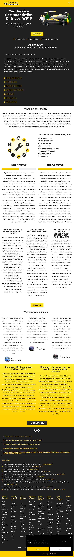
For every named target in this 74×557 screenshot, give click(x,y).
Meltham (23, 506)
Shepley (13, 526)
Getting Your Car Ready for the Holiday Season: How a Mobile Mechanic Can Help (28, 489)
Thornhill (59, 529)
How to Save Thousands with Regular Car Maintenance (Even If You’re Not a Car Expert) (30, 474)
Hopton (4, 507)
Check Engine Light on (14, 78)
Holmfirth (23, 529)
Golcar (4, 537)
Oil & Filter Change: (59, 498)
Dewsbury (5, 525)
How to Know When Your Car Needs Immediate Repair (20, 477)
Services (20, 547)
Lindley (13, 503)
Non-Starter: (50, 497)
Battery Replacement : (41, 498)
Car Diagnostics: (23, 498)
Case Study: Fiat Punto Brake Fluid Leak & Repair (18, 466)
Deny (60, 549)
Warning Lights (11, 102)
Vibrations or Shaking (14, 86)
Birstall (49, 527)
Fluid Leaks (10, 94)
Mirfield (59, 524)
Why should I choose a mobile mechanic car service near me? (22, 444)
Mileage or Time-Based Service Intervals (20, 54)
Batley (13, 539)
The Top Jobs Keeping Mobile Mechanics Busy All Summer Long (23, 472)
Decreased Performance (14, 90)
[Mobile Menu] (69, 3)
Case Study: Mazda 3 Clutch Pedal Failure (16, 469)
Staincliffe (5, 509)
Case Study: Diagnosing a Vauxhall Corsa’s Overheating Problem (23, 464)
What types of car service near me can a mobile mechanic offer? (23, 440)
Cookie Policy (45, 553)
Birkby (58, 521)
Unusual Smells (11, 98)
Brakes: (68, 496)
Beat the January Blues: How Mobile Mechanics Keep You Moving (23, 487)
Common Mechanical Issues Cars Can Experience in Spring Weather (24, 479)
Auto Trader (8, 321)
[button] (70, 537)
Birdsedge (69, 523)
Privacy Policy (52, 553)
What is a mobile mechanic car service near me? (18, 436)
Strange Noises (11, 82)
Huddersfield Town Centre (5, 514)
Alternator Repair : (32, 497)
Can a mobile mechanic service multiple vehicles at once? (21, 448)
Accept (38, 549)
